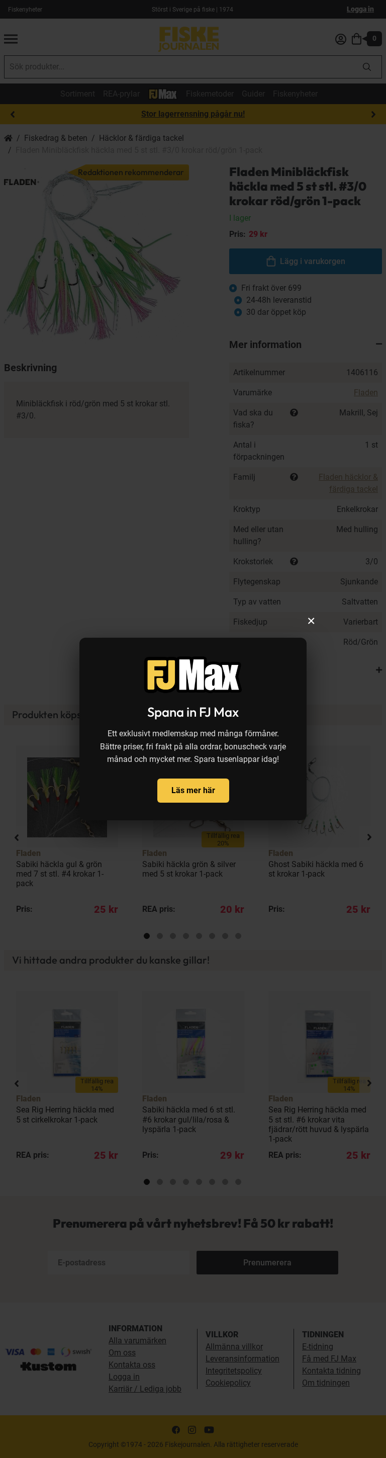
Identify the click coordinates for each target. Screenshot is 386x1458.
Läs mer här (193, 790)
